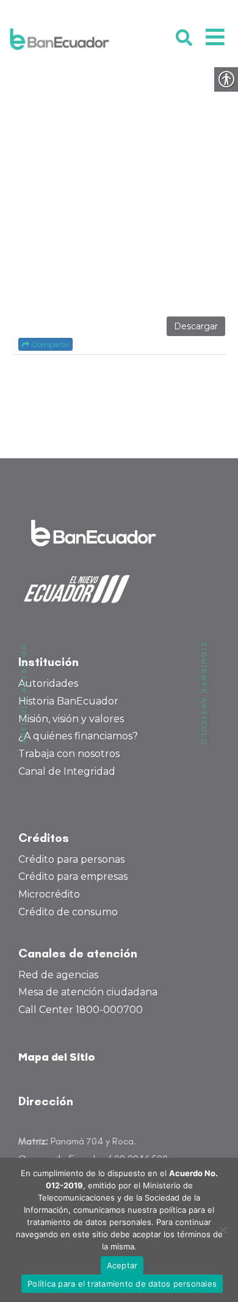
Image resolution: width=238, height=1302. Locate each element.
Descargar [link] (196, 326)
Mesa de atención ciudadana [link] (87, 992)
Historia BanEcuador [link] (68, 701)
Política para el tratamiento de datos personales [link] (122, 1284)
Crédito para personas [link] (71, 859)
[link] (59, 39)
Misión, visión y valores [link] (71, 719)
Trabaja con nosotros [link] (69, 753)
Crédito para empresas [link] (73, 876)
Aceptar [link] (122, 1265)
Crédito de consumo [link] (68, 912)
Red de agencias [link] (58, 975)
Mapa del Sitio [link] (56, 1058)
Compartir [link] (49, 344)
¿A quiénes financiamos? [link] (78, 736)
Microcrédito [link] (49, 894)
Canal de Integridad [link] (66, 771)
